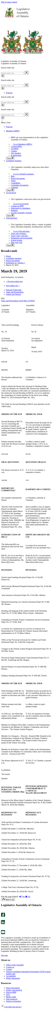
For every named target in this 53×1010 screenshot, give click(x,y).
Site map (4, 955)
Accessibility (11, 976)
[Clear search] (26, 73)
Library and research (14, 990)
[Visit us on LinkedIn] (3, 923)
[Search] (2, 76)
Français (9, 93)
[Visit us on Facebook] (3, 916)
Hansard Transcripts (13, 290)
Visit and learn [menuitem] (11, 218)
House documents (13, 261)
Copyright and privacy (13, 1007)
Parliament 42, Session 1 (15, 263)
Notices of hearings (13, 1001)
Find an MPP (11, 992)
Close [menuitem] (9, 158)
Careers (9, 969)
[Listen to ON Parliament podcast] (2, 927)
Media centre (11, 997)
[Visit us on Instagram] (2, 912)
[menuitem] (22, 144)
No (28, 896)
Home (8, 256)
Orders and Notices (13, 294)
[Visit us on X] (2, 919)
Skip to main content (9, 2)
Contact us (10, 967)
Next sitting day (13, 286)
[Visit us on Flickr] (2, 929)
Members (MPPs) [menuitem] (13, 131)
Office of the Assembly (15, 965)
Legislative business (13, 258)
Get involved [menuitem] (11, 193)
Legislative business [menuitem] (13, 161)
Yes (23, 896)
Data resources (11, 999)
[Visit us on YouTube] (3, 933)
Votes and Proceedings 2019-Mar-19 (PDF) (18, 301)
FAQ (8, 994)
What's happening (13, 978)
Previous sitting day (14, 281)
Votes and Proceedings (15, 292)
